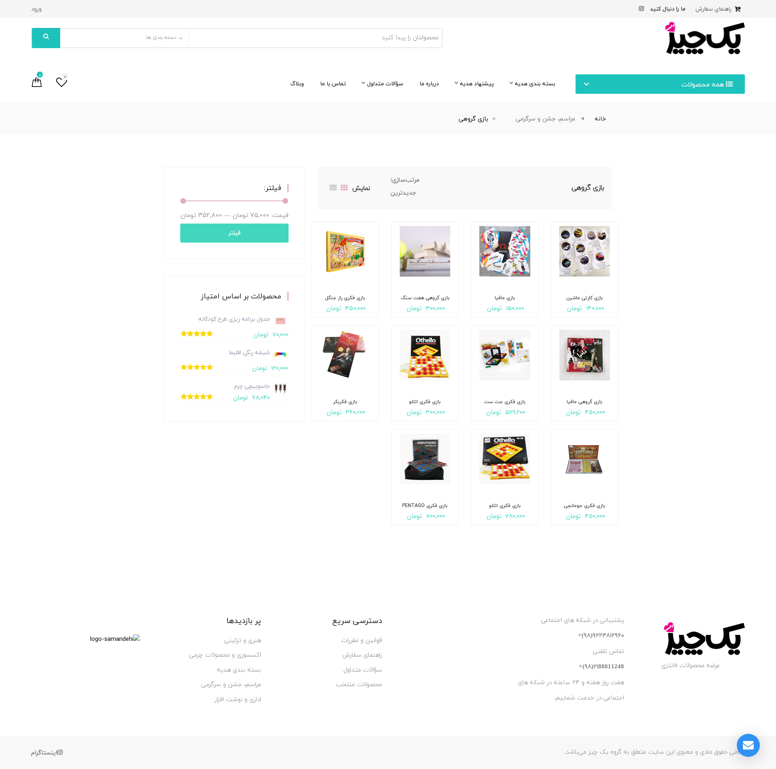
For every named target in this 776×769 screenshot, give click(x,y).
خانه (600, 118)
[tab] (344, 188)
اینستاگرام (44, 752)
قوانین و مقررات (361, 640)
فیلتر (234, 233)
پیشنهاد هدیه (477, 83)
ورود (36, 9)
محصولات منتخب (359, 684)
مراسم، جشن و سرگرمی (545, 118)
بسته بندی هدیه (535, 83)
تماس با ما (333, 83)
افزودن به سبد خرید (599, 295)
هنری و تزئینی (242, 640)
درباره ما (429, 83)
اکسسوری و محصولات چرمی (225, 655)
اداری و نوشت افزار (238, 699)
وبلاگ (297, 83)
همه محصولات (703, 84)
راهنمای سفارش (714, 9)
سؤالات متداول (385, 83)
